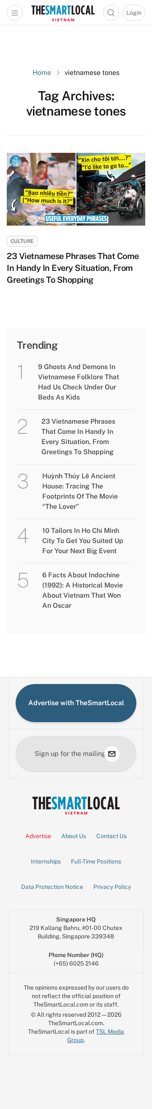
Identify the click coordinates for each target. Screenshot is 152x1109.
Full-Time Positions (96, 861)
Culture (22, 241)
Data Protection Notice (52, 886)
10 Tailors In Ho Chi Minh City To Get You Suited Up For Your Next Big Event (82, 541)
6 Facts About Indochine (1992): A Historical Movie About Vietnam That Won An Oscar (82, 590)
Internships (46, 861)
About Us (73, 836)
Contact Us (111, 836)
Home (42, 73)
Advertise (38, 836)
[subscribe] (111, 753)
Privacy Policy (112, 886)
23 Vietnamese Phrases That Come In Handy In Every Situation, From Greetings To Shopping (73, 268)
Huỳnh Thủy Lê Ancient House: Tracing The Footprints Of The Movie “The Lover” (80, 491)
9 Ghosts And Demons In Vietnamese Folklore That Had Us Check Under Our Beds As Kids (78, 382)
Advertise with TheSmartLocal (76, 703)
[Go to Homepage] (63, 12)
